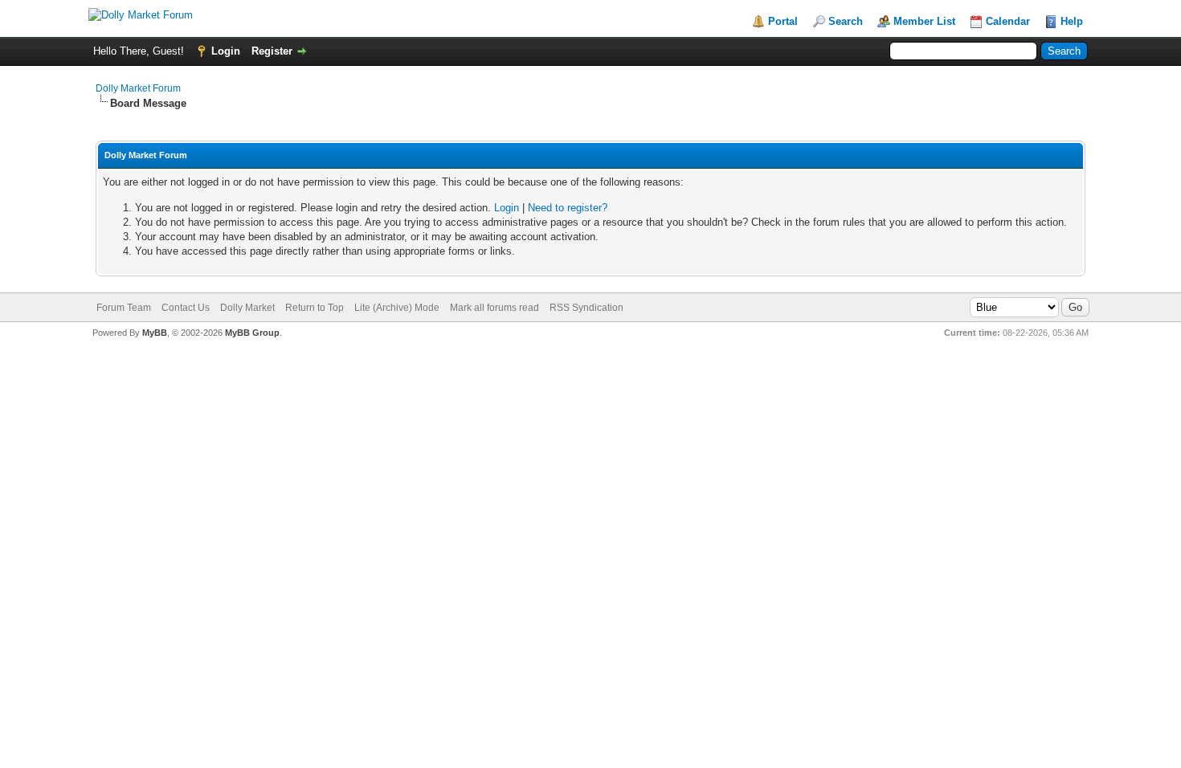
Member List (924, 21)
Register (271, 51)
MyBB (154, 332)
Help (1071, 21)
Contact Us (185, 307)
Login (225, 51)
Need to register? (567, 208)
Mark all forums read (494, 307)
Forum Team (123, 307)
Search (845, 21)
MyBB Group (252, 332)
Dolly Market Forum (138, 88)
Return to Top (314, 307)
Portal (783, 21)
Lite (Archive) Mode (396, 307)
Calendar (1008, 21)
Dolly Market (247, 307)
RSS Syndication (586, 307)
